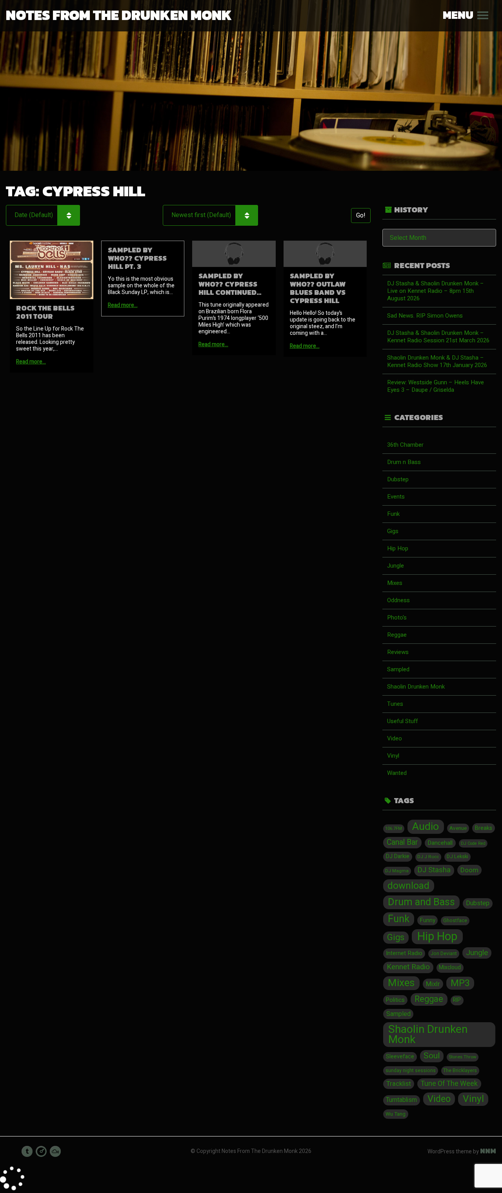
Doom (469, 870)
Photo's (397, 617)
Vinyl (393, 755)
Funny (427, 920)
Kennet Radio (408, 967)
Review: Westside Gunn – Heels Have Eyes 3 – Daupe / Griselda (435, 386)
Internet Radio (404, 953)
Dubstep (398, 479)
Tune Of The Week (449, 1083)
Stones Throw (462, 1057)
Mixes (394, 583)
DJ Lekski (457, 856)
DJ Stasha (434, 870)
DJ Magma (397, 871)
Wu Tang (396, 1114)
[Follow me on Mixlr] (41, 1151)
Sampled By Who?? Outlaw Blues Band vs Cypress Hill (318, 288)
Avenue (458, 828)
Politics (395, 1000)
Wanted (397, 773)
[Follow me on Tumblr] (27, 1151)
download (408, 886)
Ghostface (455, 920)
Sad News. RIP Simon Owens (425, 315)
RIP (457, 1000)
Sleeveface (400, 1056)
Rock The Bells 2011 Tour (45, 312)
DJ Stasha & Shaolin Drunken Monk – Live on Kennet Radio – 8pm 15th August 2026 (435, 291)
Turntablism (401, 1100)
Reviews (398, 652)
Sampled (398, 669)
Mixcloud (450, 968)
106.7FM (393, 828)
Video (394, 738)
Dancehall (440, 843)
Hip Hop (397, 548)
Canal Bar (402, 842)
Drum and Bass (421, 902)
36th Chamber (405, 444)
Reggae (397, 634)
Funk (393, 514)
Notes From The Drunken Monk (119, 15)
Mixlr (433, 984)
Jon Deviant (444, 953)
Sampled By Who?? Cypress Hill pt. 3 (137, 258)
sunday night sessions (411, 1070)
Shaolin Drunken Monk (416, 686)
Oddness (398, 600)
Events (396, 496)
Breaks (483, 828)
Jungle (395, 565)
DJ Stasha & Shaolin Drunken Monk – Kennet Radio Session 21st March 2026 (438, 337)
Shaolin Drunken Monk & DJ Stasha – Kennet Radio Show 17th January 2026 (437, 361)
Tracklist (398, 1084)
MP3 (460, 983)
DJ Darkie (397, 856)
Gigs (392, 531)
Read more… (31, 361)
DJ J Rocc (428, 856)
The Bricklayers (460, 1070)
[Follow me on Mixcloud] (55, 1151)
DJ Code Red (473, 843)
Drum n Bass (404, 462)
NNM (488, 1151)
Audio (425, 827)
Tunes (395, 704)
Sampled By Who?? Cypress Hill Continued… (230, 284)
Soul (432, 1056)
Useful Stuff (402, 721)
